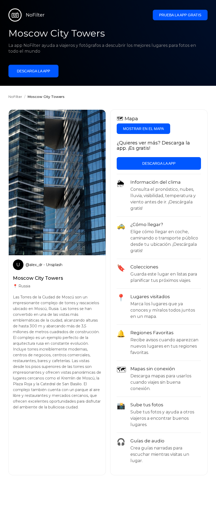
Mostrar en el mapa (143, 129)
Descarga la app (33, 71)
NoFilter (15, 96)
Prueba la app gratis (180, 15)
